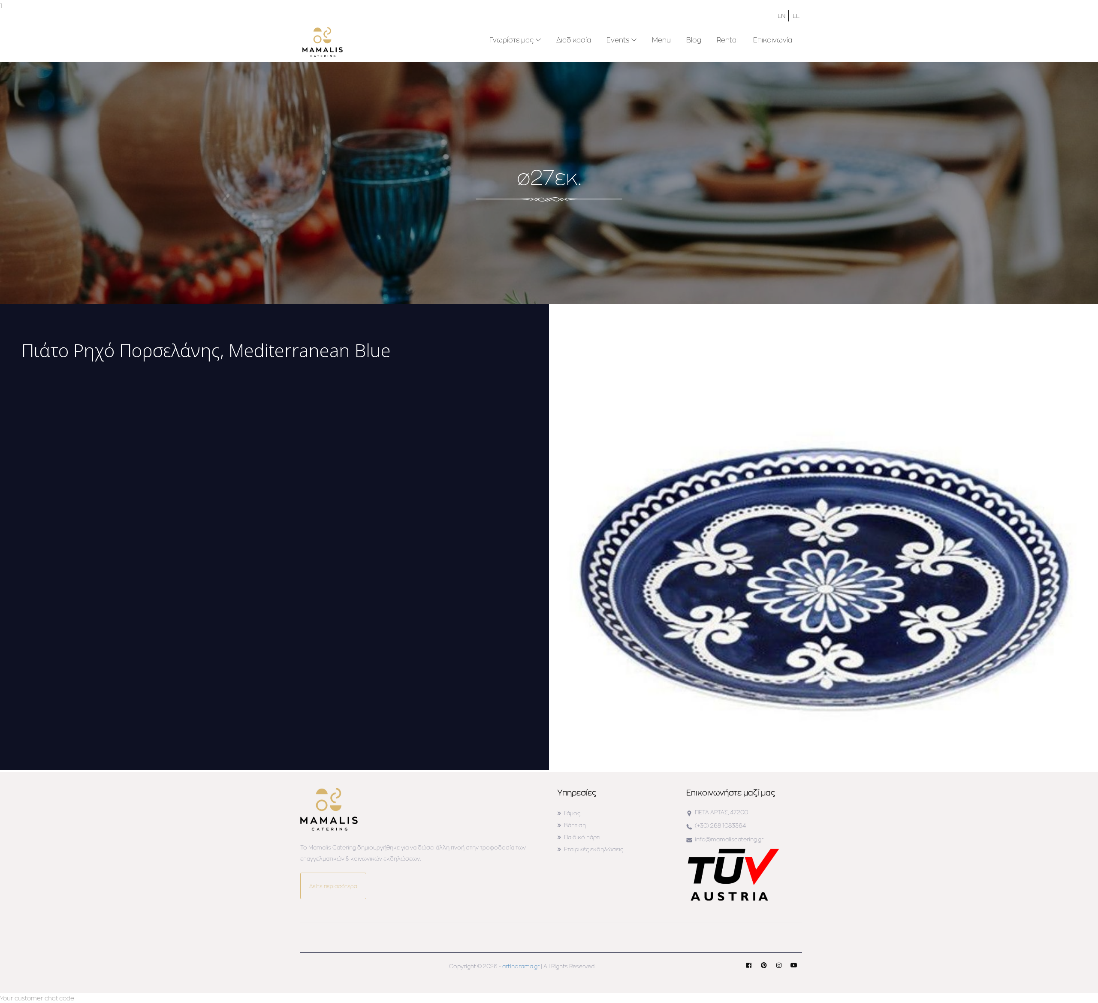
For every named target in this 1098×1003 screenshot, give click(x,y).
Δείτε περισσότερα (333, 886)
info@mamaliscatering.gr (729, 839)
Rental (727, 40)
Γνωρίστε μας (511, 40)
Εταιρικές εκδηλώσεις (593, 849)
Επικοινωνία (772, 40)
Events (617, 40)
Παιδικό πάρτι (582, 837)
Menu (661, 40)
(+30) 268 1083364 (720, 825)
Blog (693, 40)
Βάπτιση (575, 825)
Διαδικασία (573, 40)
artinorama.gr (521, 966)
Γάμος (572, 813)
